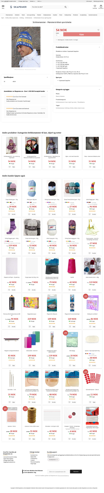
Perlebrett (75, 15)
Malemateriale (9, 15)
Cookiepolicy (34, 458)
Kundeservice (34, 455)
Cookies (33, 460)
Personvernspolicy (35, 462)
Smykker (55, 15)
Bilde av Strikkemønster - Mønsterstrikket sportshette (25, 69)
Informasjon (89, 1)
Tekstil (23, 15)
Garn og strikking (31, 15)
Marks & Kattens (60, 96)
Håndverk (17, 15)
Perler (60, 15)
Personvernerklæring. (63, 475)
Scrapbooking (83, 15)
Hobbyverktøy (68, 15)
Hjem (2, 17)
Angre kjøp (33, 463)
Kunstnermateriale (93, 15)
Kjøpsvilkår (33, 457)
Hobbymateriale (47, 15)
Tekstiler (39, 15)
